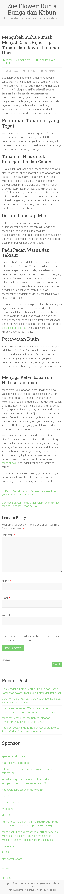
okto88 (6, 796)
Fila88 (5, 852)
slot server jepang (12, 858)
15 (34, 71)
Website (6, 615)
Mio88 (5, 868)
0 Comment (49, 71)
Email (6, 597)
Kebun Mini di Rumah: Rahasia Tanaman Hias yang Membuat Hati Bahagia (29, 493)
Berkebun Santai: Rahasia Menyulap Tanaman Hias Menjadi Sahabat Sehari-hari (31, 504)
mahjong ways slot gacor (16, 762)
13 (27, 71)
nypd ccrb (7, 808)
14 (31, 71)
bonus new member (13, 802)
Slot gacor (8, 846)
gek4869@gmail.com (17, 59)
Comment (8, 535)
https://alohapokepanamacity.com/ (22, 789)
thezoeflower (9, 463)
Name (6, 580)
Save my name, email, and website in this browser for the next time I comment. (30, 638)
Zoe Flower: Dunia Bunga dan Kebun (32, 9)
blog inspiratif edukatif (14, 327)
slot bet (6, 877)
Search (6, 660)
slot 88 (6, 815)
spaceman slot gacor (14, 756)
